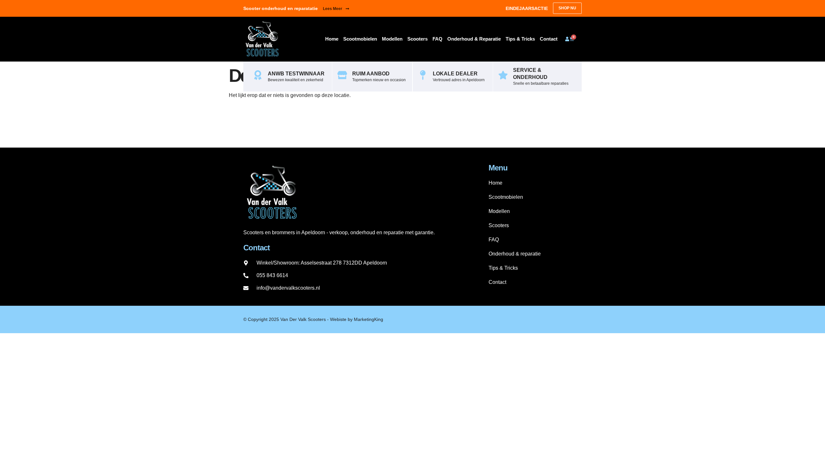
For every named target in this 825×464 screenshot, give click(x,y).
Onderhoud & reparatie (474, 39)
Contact (549, 39)
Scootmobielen (360, 39)
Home (331, 39)
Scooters (417, 39)
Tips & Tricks (520, 39)
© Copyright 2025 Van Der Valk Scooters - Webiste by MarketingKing (313, 319)
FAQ (437, 39)
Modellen (392, 39)
